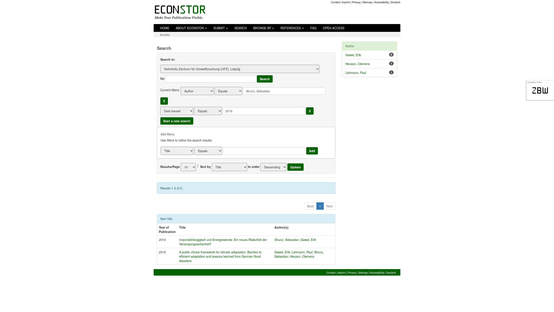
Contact (335, 2)
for (162, 78)
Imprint (346, 2)
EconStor (165, 34)
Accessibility (381, 2)
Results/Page (170, 166)
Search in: (167, 59)
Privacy (356, 2)
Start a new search (176, 121)
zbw (540, 90)
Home (164, 28)
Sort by (205, 166)
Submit (219, 28)
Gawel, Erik (308, 239)
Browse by (262, 28)
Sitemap (367, 2)
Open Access (333, 28)
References (291, 28)
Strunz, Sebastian (286, 239)
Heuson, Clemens (302, 256)
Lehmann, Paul (302, 252)
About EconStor (190, 28)
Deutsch (395, 2)
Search (240, 28)
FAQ (313, 28)
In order (253, 166)
